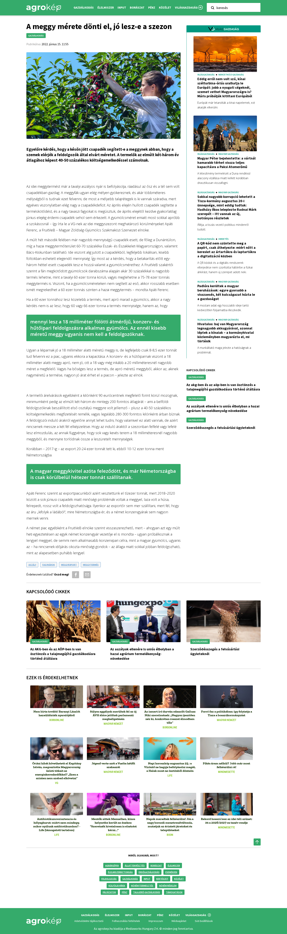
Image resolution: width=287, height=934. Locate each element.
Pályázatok (109, 892)
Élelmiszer (174, 865)
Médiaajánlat (179, 921)
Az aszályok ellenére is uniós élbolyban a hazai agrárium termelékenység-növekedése (222, 408)
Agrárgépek (112, 865)
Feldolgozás (109, 878)
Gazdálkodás (130, 878)
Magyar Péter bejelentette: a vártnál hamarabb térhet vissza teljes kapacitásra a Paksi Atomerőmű (226, 162)
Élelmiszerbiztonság (120, 872)
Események (171, 872)
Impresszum (156, 921)
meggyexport (69, 564)
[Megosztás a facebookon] (75, 574)
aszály (32, 564)
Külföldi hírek (117, 885)
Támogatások (174, 892)
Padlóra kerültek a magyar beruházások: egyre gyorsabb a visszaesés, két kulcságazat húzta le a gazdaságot (226, 292)
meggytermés (91, 564)
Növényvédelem (167, 885)
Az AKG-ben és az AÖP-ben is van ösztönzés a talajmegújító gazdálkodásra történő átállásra (223, 386)
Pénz (124, 892)
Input (147, 878)
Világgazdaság (186, 7)
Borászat (137, 7)
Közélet (179, 878)
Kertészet (162, 878)
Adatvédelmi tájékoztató (88, 921)
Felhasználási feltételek (126, 921)
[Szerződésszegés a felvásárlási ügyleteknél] (223, 621)
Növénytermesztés (142, 885)
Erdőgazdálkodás (149, 872)
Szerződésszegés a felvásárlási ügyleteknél (220, 427)
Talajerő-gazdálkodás (146, 892)
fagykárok (48, 564)
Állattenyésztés (135, 865)
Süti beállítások (204, 921)
